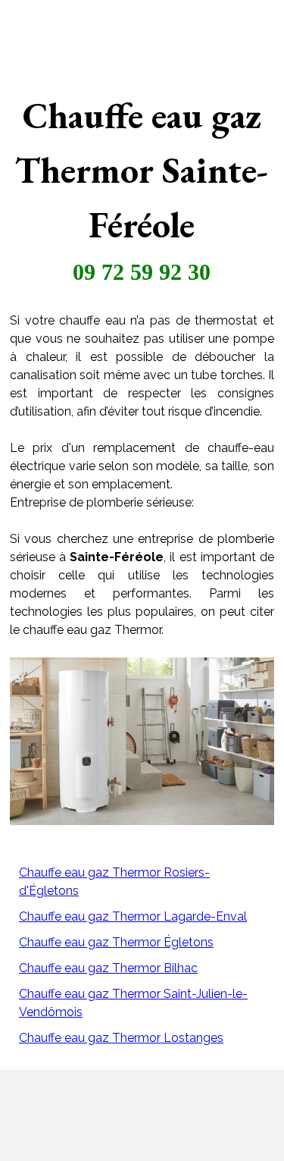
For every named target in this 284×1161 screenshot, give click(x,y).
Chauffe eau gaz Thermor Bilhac (108, 968)
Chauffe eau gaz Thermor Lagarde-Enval (133, 916)
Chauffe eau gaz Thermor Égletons (116, 942)
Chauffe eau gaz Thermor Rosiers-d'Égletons (114, 881)
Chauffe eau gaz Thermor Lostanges (121, 1038)
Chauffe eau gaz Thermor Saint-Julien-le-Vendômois (133, 1003)
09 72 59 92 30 (142, 271)
